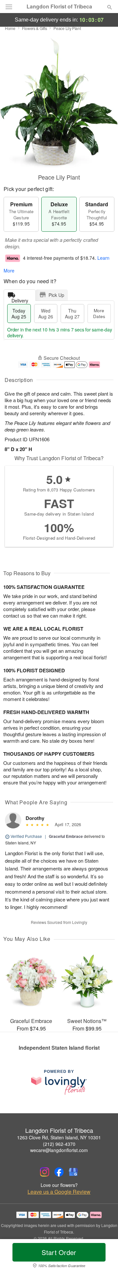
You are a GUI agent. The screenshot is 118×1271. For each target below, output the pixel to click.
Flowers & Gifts (34, 28)
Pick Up (56, 295)
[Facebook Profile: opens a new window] (59, 1171)
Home (10, 28)
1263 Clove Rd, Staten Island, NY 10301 (59, 1137)
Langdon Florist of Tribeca (59, 6)
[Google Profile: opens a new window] (73, 1171)
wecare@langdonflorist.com (59, 1150)
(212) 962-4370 (59, 1144)
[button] (104, 1256)
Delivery (19, 299)
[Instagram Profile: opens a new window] (44, 1171)
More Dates (99, 313)
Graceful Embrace (66, 836)
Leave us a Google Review (59, 1191)
